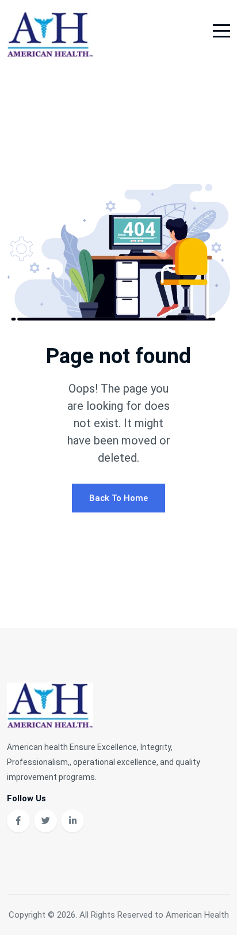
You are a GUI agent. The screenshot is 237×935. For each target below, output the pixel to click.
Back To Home (118, 498)
